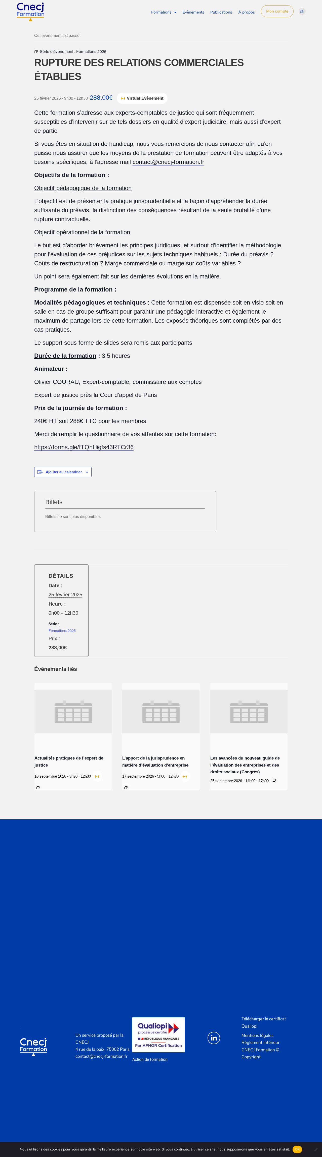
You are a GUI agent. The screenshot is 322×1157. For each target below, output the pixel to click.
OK (297, 1149)
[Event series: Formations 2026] (38, 787)
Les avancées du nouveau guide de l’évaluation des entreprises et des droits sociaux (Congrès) (245, 765)
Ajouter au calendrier (64, 471)
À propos (246, 12)
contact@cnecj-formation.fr (168, 161)
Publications (221, 12)
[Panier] (302, 11)
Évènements (193, 12)
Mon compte (277, 11)
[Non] (315, 1149)
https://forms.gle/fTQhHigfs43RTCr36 (84, 447)
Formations (161, 12)
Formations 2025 (62, 630)
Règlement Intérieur (260, 1042)
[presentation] (73, 712)
